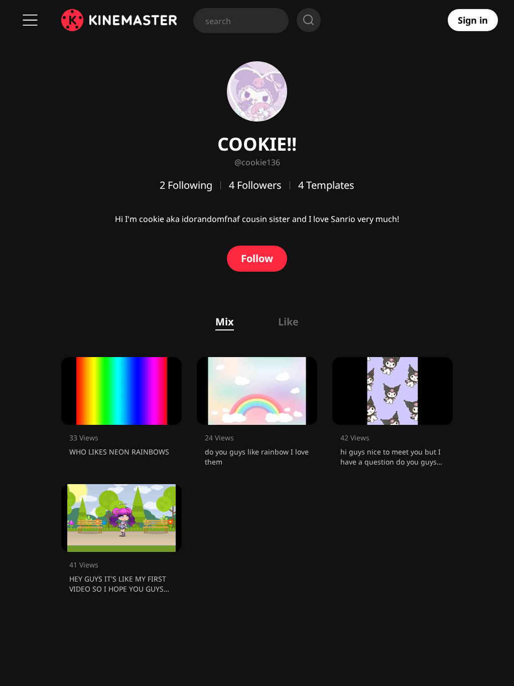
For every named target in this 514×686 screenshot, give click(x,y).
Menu (30, 20)
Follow (257, 258)
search (309, 20)
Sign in (473, 20)
